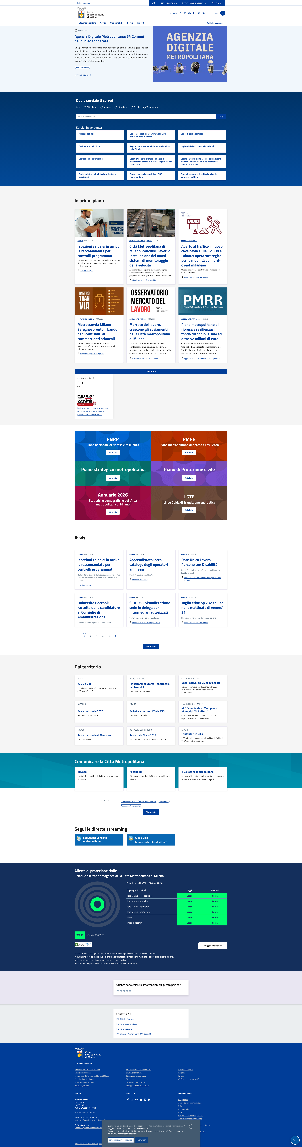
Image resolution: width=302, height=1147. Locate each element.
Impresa (107, 107)
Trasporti (181, 1072)
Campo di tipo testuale (86, 116)
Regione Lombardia (83, 3)
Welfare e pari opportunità (188, 1079)
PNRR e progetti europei (84, 1082)
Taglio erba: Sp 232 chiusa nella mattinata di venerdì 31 (202, 607)
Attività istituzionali (83, 1072)
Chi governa (183, 1099)
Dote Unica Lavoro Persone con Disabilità (199, 562)
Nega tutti (191, 1126)
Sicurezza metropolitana (136, 1075)
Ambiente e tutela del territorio (87, 1069)
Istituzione (122, 107)
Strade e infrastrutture (135, 1082)
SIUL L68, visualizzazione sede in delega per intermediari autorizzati (149, 607)
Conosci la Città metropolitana (190, 1115)
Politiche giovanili (82, 1085)
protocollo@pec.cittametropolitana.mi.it (90, 1120)
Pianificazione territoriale (85, 1079)
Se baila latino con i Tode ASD (147, 711)
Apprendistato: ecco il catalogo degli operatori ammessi (148, 564)
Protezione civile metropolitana (138, 1069)
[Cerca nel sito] (222, 13)
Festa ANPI (84, 684)
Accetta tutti (141, 1140)
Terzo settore (152, 107)
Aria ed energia (86, 270)
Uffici (180, 1106)
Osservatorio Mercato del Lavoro (145, 358)
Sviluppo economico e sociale (137, 1085)
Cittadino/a (92, 107)
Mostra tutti (151, 646)
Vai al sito (113, 452)
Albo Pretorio (217, 2)
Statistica (130, 1079)
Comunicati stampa (169, 2)
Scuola (137, 107)
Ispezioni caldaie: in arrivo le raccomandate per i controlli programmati (99, 564)
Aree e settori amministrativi (190, 1102)
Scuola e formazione (134, 1072)
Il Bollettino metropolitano (197, 771)
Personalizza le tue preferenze (120, 1140)
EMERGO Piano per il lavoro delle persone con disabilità (202, 579)
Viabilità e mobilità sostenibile (144, 280)
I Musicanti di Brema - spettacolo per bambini (150, 685)
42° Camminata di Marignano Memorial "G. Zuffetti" (199, 709)
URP (153, 2)
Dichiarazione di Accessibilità (86, 1143)
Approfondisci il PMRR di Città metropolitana (202, 358)
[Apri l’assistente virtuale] (295, 1140)
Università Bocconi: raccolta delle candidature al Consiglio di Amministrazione (99, 609)
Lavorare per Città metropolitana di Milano (92, 1075)
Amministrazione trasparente (194, 2)
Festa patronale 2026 (90, 711)
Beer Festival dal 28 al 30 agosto (200, 682)
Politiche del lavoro (139, 579)
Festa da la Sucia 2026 (143, 735)
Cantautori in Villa (192, 734)
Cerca (221, 116)
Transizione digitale (185, 1069)
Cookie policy (144, 1128)
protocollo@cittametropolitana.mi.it (89, 1127)
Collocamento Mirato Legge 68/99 (146, 622)
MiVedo (82, 771)
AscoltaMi (136, 771)
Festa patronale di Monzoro (94, 735)
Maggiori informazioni (213, 945)
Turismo (181, 1075)
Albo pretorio (183, 1109)
